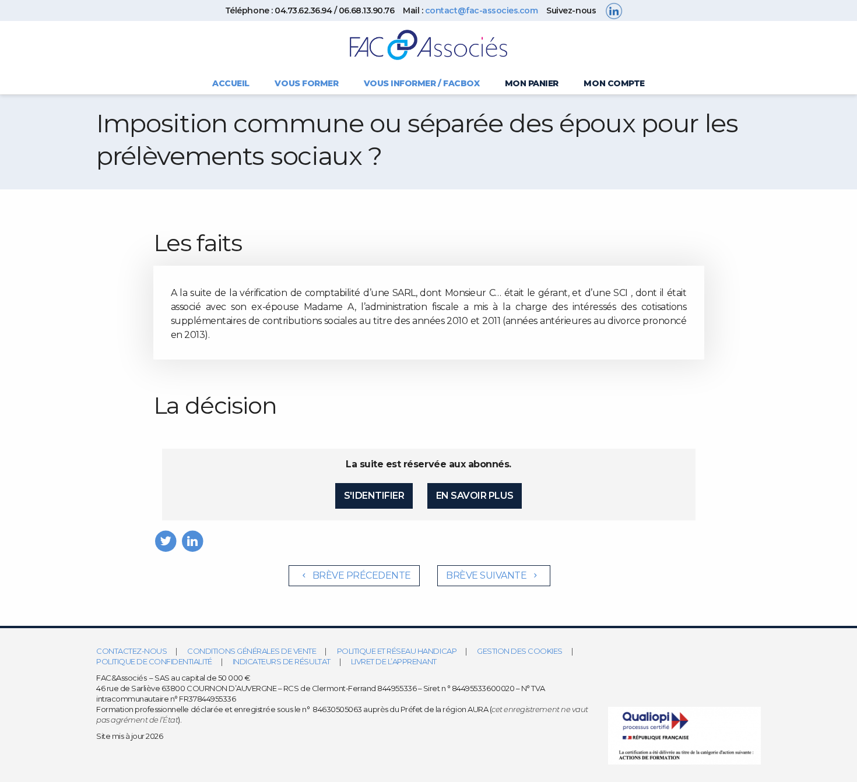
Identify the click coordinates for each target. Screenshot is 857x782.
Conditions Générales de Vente (251, 651)
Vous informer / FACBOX (421, 83)
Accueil (231, 83)
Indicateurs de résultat (282, 661)
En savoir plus (474, 495)
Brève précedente (360, 575)
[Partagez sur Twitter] (165, 540)
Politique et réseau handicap (397, 651)
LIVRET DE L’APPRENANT (394, 661)
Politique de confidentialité (154, 661)
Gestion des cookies (520, 651)
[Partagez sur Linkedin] (192, 540)
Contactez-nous (131, 651)
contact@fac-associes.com (481, 10)
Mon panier (532, 83)
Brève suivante (487, 575)
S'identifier (374, 495)
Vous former (306, 83)
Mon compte (614, 83)
